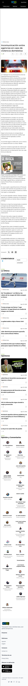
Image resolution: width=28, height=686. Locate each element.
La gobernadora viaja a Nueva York (12, 321)
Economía (23, 6)
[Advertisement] (14, 23)
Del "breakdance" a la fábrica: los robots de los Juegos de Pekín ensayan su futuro (13, 295)
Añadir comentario (20, 260)
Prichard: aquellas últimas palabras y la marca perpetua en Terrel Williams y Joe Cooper (14, 416)
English (3, 643)
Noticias (15, 6)
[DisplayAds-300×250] (14, 165)
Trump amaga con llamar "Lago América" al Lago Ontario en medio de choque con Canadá (13, 309)
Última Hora (6, 6)
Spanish (4, 641)
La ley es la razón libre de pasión (11, 428)
